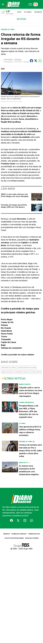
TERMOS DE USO (34, 534)
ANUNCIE (6, 534)
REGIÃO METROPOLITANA (27, 367)
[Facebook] (11, 520)
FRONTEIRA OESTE (21, 372)
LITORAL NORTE (35, 372)
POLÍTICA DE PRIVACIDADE (14, 538)
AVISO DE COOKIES (31, 538)
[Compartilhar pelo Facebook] (31, 60)
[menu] (2, 4)
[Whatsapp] (31, 520)
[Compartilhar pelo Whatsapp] (40, 61)
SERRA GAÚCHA (7, 372)
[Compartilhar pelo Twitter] (35, 60)
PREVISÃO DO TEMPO (9, 367)
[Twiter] (18, 520)
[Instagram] (24, 520)
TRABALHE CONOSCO (19, 534)
